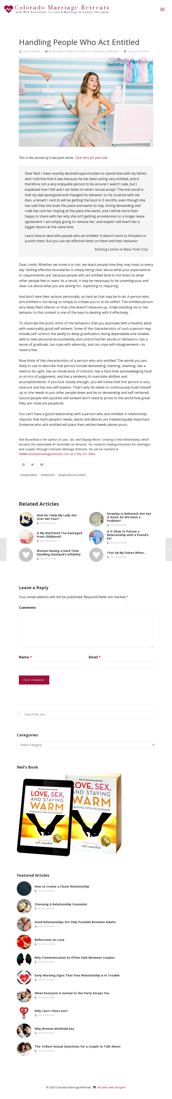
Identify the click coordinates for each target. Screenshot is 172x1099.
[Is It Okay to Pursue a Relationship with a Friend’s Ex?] (96, 537)
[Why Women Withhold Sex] (24, 1031)
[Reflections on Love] (24, 942)
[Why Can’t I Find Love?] (24, 1013)
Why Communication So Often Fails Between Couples (75, 958)
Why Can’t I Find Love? (51, 1011)
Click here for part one (91, 157)
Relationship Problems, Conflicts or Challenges (76, 51)
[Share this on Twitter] (32, 464)
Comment (27, 607)
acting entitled (29, 474)
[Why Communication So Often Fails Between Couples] (24, 959)
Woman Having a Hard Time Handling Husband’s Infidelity (59, 553)
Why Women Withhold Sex (54, 1029)
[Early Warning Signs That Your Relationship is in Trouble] (24, 977)
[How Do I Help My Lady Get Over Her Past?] (26, 519)
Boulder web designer (112, 1087)
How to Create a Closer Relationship (62, 886)
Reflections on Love (49, 940)
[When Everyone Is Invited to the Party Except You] (24, 995)
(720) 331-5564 (84, 454)
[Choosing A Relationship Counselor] (24, 906)
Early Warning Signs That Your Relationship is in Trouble (77, 975)
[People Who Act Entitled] (3, 549)
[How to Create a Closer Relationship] (24, 888)
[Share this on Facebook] (23, 464)
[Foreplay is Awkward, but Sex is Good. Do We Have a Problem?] (96, 519)
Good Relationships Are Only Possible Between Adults (75, 922)
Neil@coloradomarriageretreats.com (44, 454)
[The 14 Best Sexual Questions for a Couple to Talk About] (24, 1048)
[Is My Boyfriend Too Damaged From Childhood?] (26, 537)
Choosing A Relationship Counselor (61, 904)
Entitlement (112, 51)
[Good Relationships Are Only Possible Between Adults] (24, 924)
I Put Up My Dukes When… (126, 553)
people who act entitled (72, 474)
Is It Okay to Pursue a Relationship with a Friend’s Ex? (128, 534)
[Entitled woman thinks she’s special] (86, 102)
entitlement (47, 474)
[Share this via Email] (41, 464)
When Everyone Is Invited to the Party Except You (72, 993)
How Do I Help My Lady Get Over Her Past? (57, 517)
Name (25, 657)
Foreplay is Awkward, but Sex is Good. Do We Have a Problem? (129, 517)
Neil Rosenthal (31, 51)
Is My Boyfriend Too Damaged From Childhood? (59, 535)
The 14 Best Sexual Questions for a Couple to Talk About (78, 1046)
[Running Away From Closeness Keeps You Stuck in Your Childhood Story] (168, 549)
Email (95, 657)
